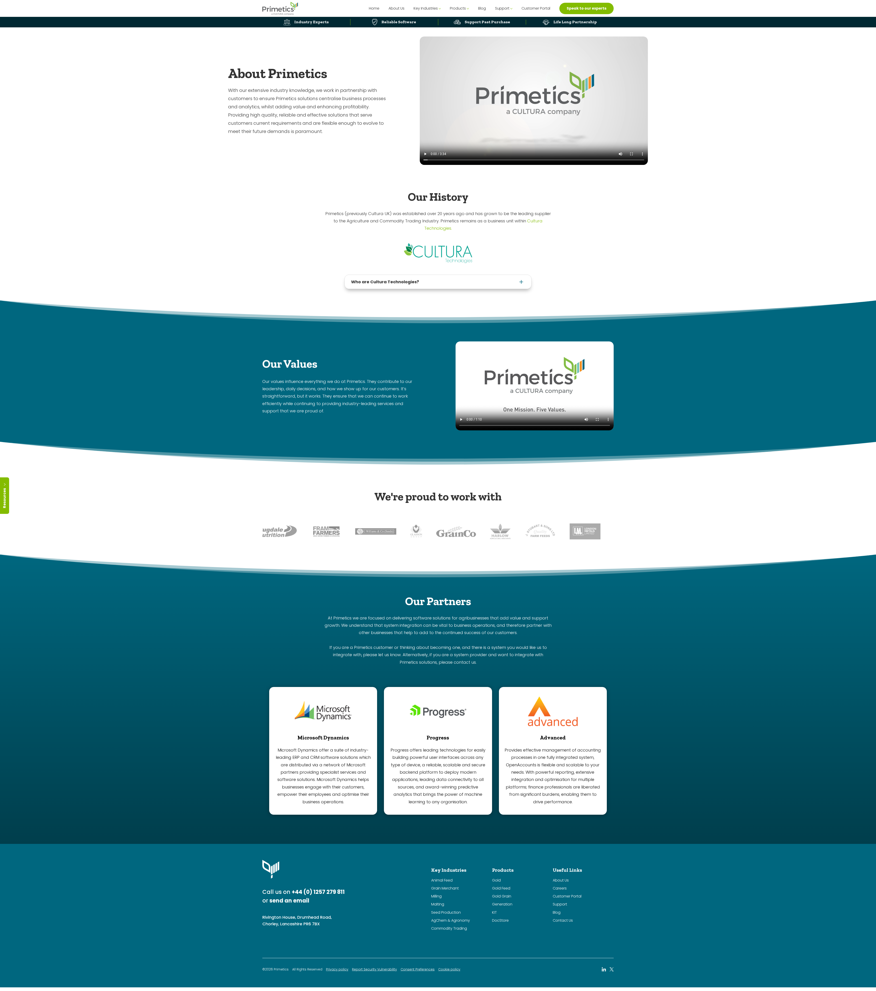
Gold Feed (501, 888)
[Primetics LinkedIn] (604, 969)
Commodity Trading (449, 928)
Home (374, 8)
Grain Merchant (445, 888)
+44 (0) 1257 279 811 (318, 892)
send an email (289, 900)
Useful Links (567, 870)
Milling (436, 896)
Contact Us (563, 920)
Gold (496, 880)
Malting (437, 904)
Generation (502, 904)
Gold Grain (501, 896)
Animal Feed (442, 880)
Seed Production (446, 912)
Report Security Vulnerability (374, 969)
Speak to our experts (586, 8)
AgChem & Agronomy (450, 920)
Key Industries (426, 8)
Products (458, 8)
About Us (396, 8)
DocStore (500, 920)
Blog (482, 8)
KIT (494, 912)
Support (502, 8)
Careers (560, 888)
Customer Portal (535, 8)
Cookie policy (449, 969)
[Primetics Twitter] (612, 969)
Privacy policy (337, 969)
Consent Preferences (418, 969)
